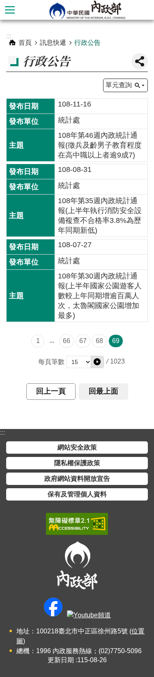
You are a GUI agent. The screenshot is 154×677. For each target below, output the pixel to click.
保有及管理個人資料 (77, 494)
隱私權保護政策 (77, 462)
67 (83, 340)
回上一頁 (51, 391)
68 (99, 340)
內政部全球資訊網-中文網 (87, 10)
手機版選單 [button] (10, 10)
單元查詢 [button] (119, 84)
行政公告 (87, 42)
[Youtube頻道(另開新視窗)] (89, 615)
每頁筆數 (51, 361)
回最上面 (103, 391)
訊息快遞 (53, 42)
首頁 (25, 42)
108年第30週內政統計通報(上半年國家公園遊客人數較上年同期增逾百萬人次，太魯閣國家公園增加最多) (100, 296)
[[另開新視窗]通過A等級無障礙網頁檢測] (77, 524)
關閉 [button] (139, 61)
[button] (97, 362)
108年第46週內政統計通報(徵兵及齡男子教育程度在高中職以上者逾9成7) (100, 145)
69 (116, 340)
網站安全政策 (77, 447)
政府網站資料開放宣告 (77, 478)
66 (66, 340)
